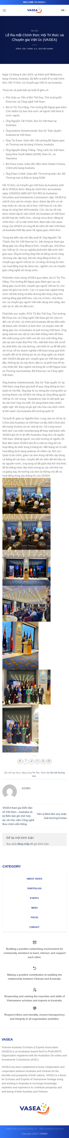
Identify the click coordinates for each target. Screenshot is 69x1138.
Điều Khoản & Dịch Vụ (51, 1129)
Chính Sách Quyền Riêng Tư (21, 1129)
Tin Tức (35, 31)
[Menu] (4, 10)
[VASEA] (34, 10)
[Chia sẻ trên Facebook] (25, 761)
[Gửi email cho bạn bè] (37, 761)
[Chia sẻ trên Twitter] (31, 761)
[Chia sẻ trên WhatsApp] (20, 761)
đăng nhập (23, 844)
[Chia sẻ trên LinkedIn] (49, 761)
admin (50, 49)
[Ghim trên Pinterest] (43, 761)
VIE (63, 10)
